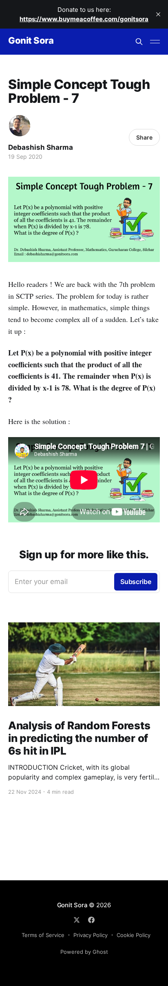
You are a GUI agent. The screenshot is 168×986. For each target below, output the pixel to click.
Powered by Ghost (84, 951)
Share (144, 137)
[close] (158, 14)
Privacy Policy (90, 935)
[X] (76, 920)
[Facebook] (91, 920)
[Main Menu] (155, 42)
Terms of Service (43, 935)
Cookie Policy (133, 935)
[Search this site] (139, 41)
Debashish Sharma (40, 147)
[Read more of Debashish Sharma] (19, 125)
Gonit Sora (31, 40)
